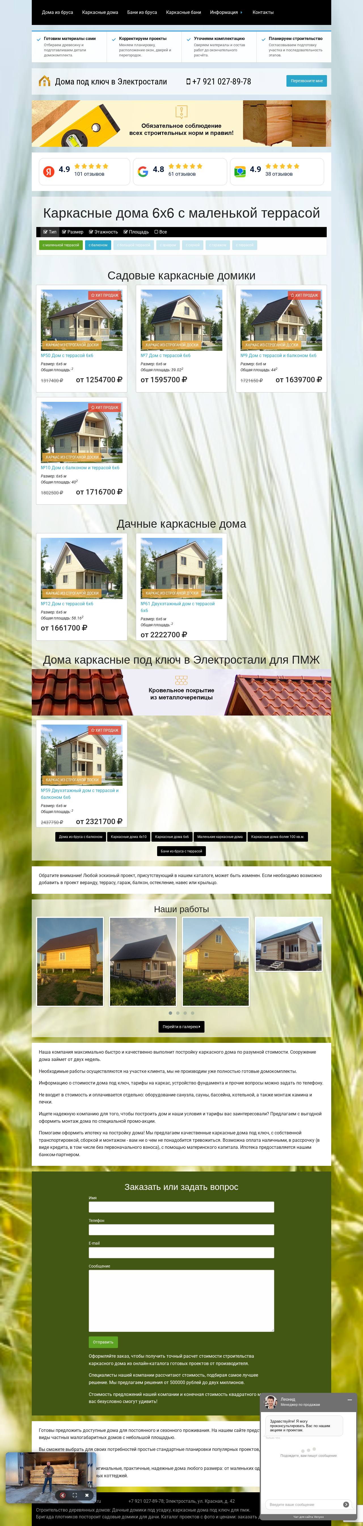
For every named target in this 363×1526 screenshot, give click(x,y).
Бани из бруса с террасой (181, 851)
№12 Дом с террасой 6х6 (67, 603)
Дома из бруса (57, 12)
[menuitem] (57, 12)
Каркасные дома (100, 12)
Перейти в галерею (181, 1026)
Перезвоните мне (307, 80)
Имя (93, 1198)
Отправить (103, 1342)
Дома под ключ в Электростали (110, 81)
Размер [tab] (74, 232)
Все (162, 232)
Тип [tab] (52, 232)
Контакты (263, 12)
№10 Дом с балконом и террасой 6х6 (80, 467)
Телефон (96, 1220)
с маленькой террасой (61, 245)
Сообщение (99, 1266)
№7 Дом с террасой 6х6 (166, 355)
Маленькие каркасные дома (220, 837)
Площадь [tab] (138, 232)
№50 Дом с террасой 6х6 (67, 355)
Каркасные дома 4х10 (129, 837)
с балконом (98, 245)
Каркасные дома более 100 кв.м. (277, 837)
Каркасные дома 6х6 (172, 837)
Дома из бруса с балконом (80, 837)
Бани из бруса (142, 12)
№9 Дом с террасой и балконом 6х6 (278, 355)
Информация (224, 12)
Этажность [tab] (105, 232)
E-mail (94, 1243)
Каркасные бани (183, 12)
